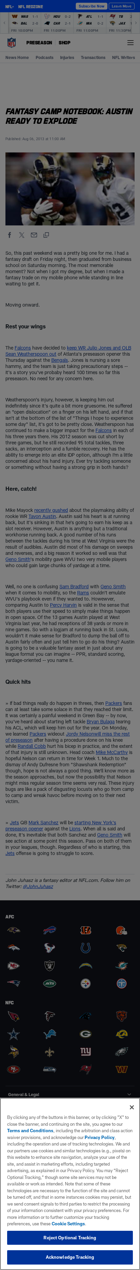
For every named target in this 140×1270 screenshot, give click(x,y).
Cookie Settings (68, 1223)
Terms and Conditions (30, 1130)
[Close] (131, 1107)
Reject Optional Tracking (69, 1237)
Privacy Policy (100, 1137)
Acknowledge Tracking (70, 1257)
